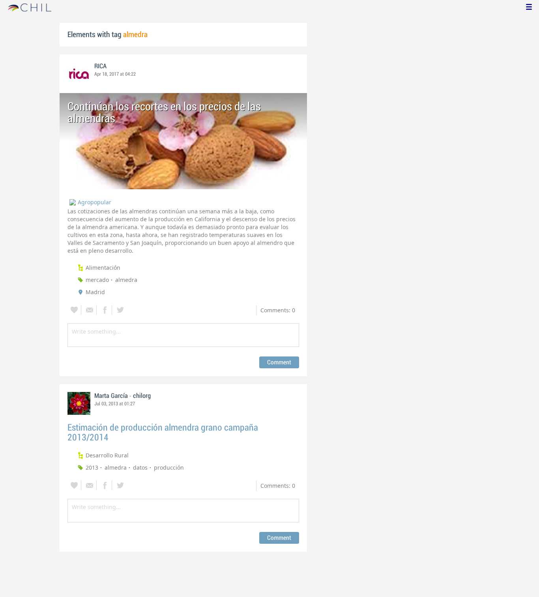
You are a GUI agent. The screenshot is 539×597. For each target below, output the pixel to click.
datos (140, 467)
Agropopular (94, 202)
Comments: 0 (277, 310)
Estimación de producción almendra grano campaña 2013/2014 (162, 432)
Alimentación (103, 267)
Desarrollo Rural (107, 455)
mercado (97, 280)
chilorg (142, 395)
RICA (100, 66)
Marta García (111, 395)
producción (169, 467)
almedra (126, 280)
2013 (92, 467)
